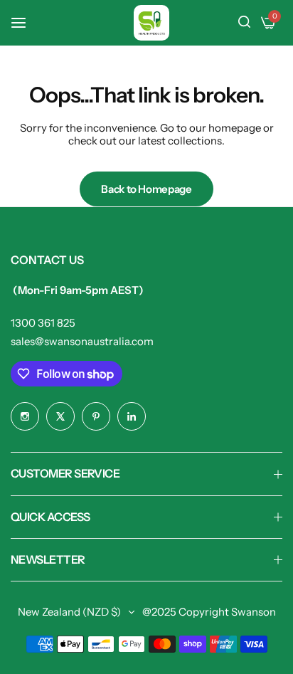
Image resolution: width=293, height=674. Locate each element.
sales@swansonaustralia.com (82, 341)
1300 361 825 (43, 323)
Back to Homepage (146, 189)
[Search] (244, 22)
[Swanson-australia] (151, 23)
